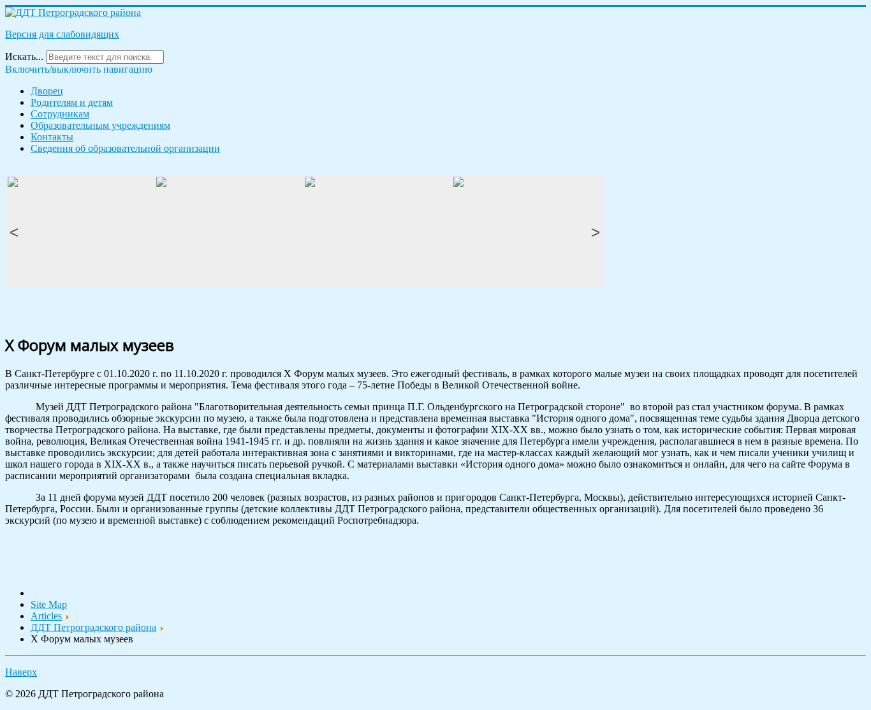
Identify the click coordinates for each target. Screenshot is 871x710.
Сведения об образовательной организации (125, 148)
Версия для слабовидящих (62, 34)
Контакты (52, 136)
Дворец (47, 90)
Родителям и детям (72, 102)
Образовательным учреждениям (100, 125)
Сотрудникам (60, 113)
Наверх (21, 672)
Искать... (24, 56)
